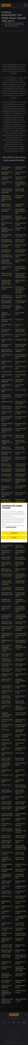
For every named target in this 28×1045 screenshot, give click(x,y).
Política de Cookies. (11, 527)
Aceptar (14, 537)
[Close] (26, 504)
